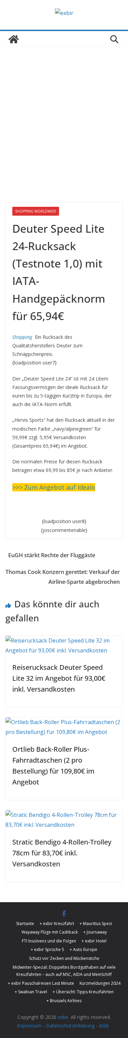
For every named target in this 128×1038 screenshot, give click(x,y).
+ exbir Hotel (94, 941)
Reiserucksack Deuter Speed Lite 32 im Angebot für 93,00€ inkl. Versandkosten (58, 678)
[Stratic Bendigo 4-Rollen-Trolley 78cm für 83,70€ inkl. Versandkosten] (64, 815)
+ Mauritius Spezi (96, 923)
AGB (104, 1025)
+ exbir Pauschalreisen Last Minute (41, 983)
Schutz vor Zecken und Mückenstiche (64, 958)
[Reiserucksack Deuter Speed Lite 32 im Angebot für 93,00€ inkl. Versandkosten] (64, 640)
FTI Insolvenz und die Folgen (49, 941)
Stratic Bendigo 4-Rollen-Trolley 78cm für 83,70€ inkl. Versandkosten (61, 852)
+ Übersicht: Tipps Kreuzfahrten (83, 992)
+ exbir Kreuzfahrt (57, 923)
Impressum (29, 1025)
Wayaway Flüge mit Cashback (50, 932)
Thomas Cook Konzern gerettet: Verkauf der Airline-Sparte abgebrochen (62, 577)
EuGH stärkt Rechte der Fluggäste (51, 555)
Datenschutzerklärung (70, 1025)
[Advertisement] (64, 115)
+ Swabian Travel (31, 992)
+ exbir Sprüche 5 (47, 949)
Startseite (25, 923)
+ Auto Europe (83, 949)
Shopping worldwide (35, 211)
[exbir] (13, 39)
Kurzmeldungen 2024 (100, 983)
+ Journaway (95, 932)
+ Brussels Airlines (64, 1001)
